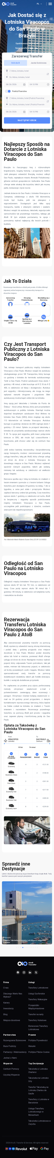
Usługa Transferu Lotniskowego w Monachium (36, 1111)
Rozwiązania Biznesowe (14, 1040)
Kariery (6, 1002)
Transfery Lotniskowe (38, 987)
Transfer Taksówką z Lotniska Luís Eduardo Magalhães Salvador (24, 941)
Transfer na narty (36, 1014)
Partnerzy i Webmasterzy (15, 1052)
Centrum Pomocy (11, 1069)
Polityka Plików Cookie (39, 1052)
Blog (5, 1014)
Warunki (32, 1046)
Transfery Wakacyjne (37, 999)
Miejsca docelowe (11, 1020)
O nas (6, 987)
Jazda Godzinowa (38, 63)
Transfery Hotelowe (37, 1020)
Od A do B (15, 63)
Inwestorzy (8, 1008)
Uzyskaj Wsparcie (11, 1075)
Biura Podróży (9, 1046)
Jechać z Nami (10, 1058)
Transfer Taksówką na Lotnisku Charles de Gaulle (38, 1090)
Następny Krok (27, 120)
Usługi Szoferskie (36, 993)
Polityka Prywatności (38, 1040)
